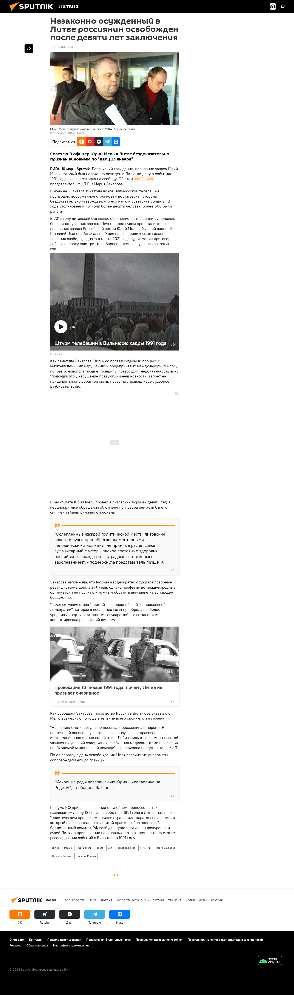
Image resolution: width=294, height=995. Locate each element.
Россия (68, 847)
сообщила (144, 178)
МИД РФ (145, 847)
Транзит (174, 900)
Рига (93, 900)
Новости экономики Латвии (140, 900)
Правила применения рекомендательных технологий (225, 940)
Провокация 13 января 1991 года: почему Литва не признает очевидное (108, 690)
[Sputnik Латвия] (33, 12)
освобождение (126, 847)
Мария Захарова (165, 847)
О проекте (16, 940)
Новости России (86, 856)
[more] (172, 570)
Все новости (75, 900)
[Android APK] (270, 961)
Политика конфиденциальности (108, 940)
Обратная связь (37, 945)
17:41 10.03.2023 (61, 47)
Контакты (35, 940)
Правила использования (64, 940)
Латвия (107, 900)
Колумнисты (196, 900)
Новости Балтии (61, 856)
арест (100, 847)
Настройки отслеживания (71, 945)
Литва (55, 847)
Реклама (15, 945)
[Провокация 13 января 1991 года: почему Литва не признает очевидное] (114, 654)
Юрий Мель (84, 847)
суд (110, 847)
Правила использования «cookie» (159, 940)
